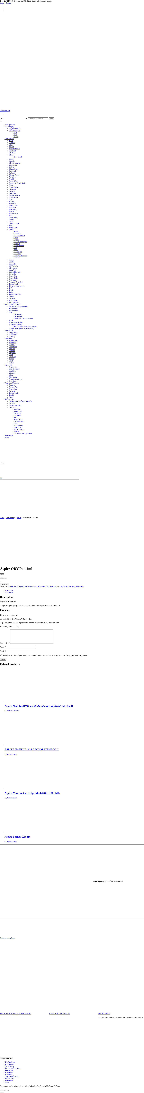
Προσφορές (8, 435)
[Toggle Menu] (1, 121)
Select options (14, 711)
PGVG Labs (13, 266)
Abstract (16, 258)
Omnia (11, 260)
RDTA (16, 137)
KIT (10, 312)
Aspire (11, 359)
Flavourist (17, 413)
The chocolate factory (16, 286)
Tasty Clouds (13, 284)
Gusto (16, 238)
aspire (63, 586)
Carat (15, 248)
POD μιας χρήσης (15, 324)
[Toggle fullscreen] (5, 1090)
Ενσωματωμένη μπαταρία (18, 306)
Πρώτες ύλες (9, 399)
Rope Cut (12, 270)
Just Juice (12, 203)
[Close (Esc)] (1, 1090)
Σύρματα (12, 373)
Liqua (11, 221)
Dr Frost (12, 173)
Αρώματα (12, 407)
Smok (11, 361)
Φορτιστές (12, 367)
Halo (15, 417)
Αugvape (12, 353)
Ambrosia (17, 409)
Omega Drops (14, 223)
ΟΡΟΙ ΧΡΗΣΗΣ (104, 1014)
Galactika (12, 189)
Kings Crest (13, 205)
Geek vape (13, 347)
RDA (15, 135)
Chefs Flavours (19, 421)
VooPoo (12, 349)
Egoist (16, 423)
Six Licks (12, 274)
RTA (15, 133)
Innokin (12, 345)
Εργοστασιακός (14, 129)
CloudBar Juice (14, 163)
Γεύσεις (12, 337)
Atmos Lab (17, 411)
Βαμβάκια (12, 371)
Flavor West (13, 181)
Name (3, 647)
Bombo (11, 159)
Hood (11, 397)
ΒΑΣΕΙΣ (12, 403)
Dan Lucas (13, 165)
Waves (16, 232)
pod (73, 586)
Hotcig (11, 363)
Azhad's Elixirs (14, 149)
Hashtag (12, 191)
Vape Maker (13, 300)
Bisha (16, 250)
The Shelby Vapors (20, 242)
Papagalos (12, 264)
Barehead (12, 151)
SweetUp (17, 244)
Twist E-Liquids (14, 294)
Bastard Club (18, 419)
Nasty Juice (13, 217)
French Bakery (14, 187)
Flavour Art (13, 387)
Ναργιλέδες (8, 330)
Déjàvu (11, 167)
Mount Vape (13, 213)
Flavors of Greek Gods (17, 183)
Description (8, 590)
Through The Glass (20, 256)
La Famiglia (18, 252)
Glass (11, 375)
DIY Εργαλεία (14, 369)
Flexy (11, 185)
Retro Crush (18, 157)
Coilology (12, 357)
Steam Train (13, 278)
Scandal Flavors (14, 272)
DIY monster (18, 425)
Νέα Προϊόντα (9, 125)
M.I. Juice (12, 207)
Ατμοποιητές (9, 127)
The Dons (17, 254)
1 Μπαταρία (13, 308)
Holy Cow (13, 193)
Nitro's (11, 219)
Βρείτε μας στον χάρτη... (7, 938)
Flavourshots (9, 139)
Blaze (11, 155)
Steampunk (13, 280)
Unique (11, 296)
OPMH (11, 262)
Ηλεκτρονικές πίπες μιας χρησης (25, 326)
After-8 (11, 147)
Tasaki (11, 395)
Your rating (4, 626)
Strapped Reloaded (15, 282)
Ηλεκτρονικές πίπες (16, 322)
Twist (11, 292)
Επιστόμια (12, 381)
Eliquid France (14, 175)
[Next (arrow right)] (3, 1092)
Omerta (11, 230)
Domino (12, 385)
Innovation (13, 389)
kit (67, 586)
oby (70, 586)
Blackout (12, 153)
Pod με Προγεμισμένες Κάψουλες (21, 328)
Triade (11, 290)
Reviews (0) (8, 592)
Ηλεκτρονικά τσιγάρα (12, 304)
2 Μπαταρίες (13, 310)
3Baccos (12, 143)
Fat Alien (12, 177)
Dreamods (12, 171)
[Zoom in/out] (8, 1090)
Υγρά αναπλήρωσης (11, 383)
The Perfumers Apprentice (23, 433)
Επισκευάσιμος (14, 131)
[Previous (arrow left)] (1, 1092)
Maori (11, 141)
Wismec (12, 351)
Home (2, 518)
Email (3, 651)
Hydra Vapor (13, 197)
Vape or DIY (18, 427)
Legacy (16, 240)
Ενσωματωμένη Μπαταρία (23, 318)
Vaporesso (12, 343)
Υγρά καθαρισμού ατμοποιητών (20, 401)
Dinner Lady (13, 169)
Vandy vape (13, 341)
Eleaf (11, 355)
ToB (10, 288)
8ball (10, 145)
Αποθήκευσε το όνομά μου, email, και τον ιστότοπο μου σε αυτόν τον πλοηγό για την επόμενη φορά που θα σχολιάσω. (45, 655)
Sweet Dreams (19, 246)
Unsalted (12, 298)
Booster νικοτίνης (15, 405)
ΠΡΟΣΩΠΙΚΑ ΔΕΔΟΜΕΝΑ (59, 1014)
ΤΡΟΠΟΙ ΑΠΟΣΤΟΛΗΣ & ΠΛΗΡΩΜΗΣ (15, 1014)
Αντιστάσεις (8, 339)
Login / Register (5, 3)
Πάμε (51, 118)
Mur (10, 215)
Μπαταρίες (13, 377)
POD (11, 320)
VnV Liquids (13, 302)
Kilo (10, 225)
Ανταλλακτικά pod (15, 379)
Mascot (11, 211)
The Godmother (19, 236)
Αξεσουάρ (13, 335)
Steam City (13, 276)
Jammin (12, 201)
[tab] (74, 590)
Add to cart (4, 584)
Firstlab (11, 179)
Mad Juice (12, 209)
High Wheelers (14, 195)
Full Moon (17, 415)
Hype (11, 199)
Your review (5, 643)
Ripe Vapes (13, 268)
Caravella (17, 234)
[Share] (3, 1090)
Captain (12, 161)
